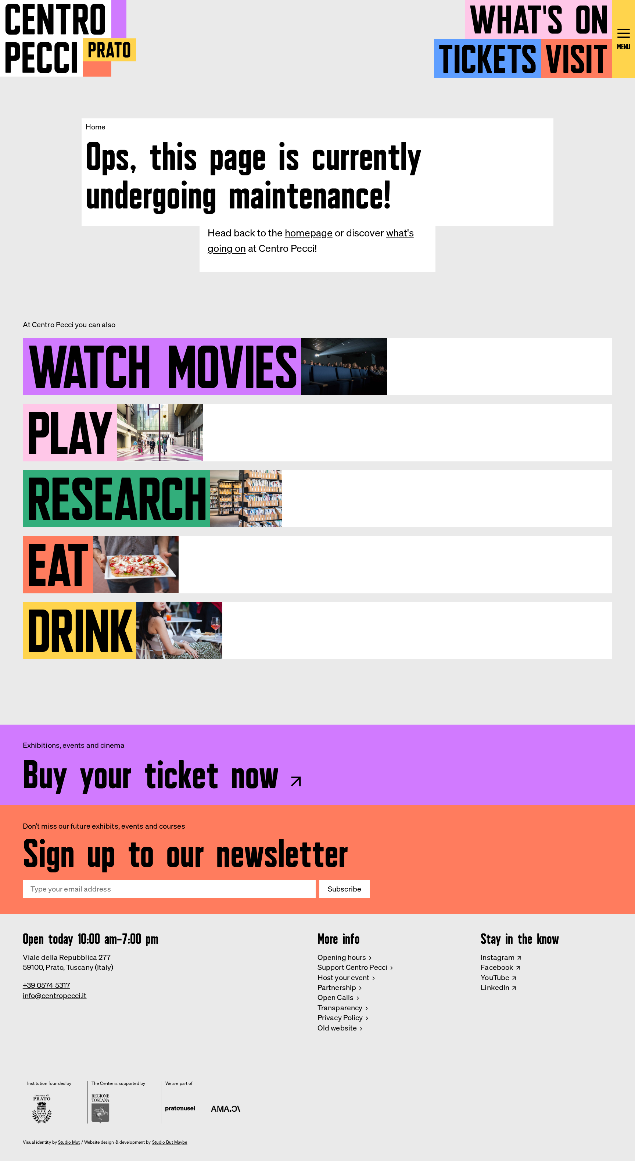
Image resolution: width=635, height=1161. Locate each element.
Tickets (487, 55)
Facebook (497, 967)
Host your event (343, 977)
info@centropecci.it (55, 995)
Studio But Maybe (169, 1142)
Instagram (497, 957)
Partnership (337, 987)
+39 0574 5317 (46, 985)
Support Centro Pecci (352, 967)
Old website (337, 1028)
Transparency (340, 1007)
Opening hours (342, 957)
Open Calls (336, 997)
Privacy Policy (340, 1017)
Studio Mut (69, 1142)
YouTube (495, 977)
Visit (576, 55)
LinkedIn (495, 987)
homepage (309, 232)
